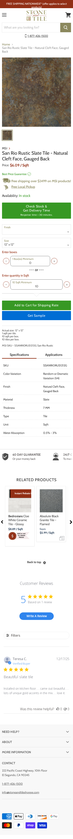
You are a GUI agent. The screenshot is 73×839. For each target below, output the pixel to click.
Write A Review (37, 616)
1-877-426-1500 (38, 36)
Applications (53, 355)
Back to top (34, 562)
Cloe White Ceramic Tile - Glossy (18, 520)
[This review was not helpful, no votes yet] (65, 709)
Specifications (19, 355)
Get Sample (36, 316)
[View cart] (68, 15)
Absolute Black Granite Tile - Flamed (49, 520)
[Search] (65, 27)
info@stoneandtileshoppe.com (20, 792)
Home (6, 44)
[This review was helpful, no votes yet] (57, 709)
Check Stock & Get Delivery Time (36, 210)
